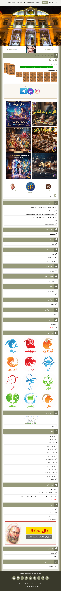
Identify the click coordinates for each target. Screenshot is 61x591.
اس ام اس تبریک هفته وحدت (49, 211)
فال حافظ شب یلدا (52, 516)
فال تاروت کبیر (52, 439)
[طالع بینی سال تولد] (30, 420)
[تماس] (30, 578)
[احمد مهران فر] (49, 50)
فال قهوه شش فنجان (51, 261)
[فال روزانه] (18, 114)
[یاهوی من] (47, 578)
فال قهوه (54, 254)
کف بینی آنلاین (53, 271)
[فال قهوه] (44, 140)
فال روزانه (38, 2)
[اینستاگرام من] (34, 578)
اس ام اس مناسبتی (21, 2)
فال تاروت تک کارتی (51, 446)
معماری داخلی (53, 489)
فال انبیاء (54, 244)
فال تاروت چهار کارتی (51, 453)
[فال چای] (44, 166)
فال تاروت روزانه (52, 436)
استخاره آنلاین (30, 2)
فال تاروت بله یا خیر (51, 476)
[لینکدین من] (14, 578)
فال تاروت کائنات (52, 442)
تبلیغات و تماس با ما (11, 2)
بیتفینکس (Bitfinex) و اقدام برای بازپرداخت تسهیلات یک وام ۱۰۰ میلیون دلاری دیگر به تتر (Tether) (35, 496)
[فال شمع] (18, 140)
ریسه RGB (53, 324)
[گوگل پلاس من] (22, 578)
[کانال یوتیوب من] (18, 578)
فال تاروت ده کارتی (51, 466)
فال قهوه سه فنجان (52, 257)
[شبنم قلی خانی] (12, 50)
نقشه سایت (24, 586)
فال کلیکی (53, 304)
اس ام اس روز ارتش (51, 221)
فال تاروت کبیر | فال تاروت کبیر (31, 15)
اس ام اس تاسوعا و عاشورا (50, 224)
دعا (55, 294)
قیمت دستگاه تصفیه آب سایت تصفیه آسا (47, 493)
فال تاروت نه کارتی (52, 463)
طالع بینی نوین (53, 556)
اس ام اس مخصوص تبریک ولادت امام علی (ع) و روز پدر (44, 217)
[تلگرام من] (42, 578)
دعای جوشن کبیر (52, 291)
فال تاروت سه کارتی (51, 449)
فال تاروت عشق (52, 469)
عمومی (48, 196)
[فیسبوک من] (38, 578)
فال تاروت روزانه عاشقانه (50, 472)
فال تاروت (45, 2)
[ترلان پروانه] (31, 50)
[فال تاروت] (44, 114)
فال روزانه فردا (52, 566)
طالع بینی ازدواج (52, 281)
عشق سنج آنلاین (52, 314)
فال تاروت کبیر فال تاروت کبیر (43, 55)
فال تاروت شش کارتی (51, 459)
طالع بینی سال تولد (52, 426)
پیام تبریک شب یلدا (51, 519)
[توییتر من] (26, 578)
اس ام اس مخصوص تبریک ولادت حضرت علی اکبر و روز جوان (43, 207)
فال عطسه (53, 553)
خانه (56, 2)
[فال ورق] (18, 166)
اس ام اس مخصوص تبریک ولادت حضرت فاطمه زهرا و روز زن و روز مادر (41, 214)
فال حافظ (51, 2)
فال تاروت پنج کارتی (51, 456)
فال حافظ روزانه (52, 513)
